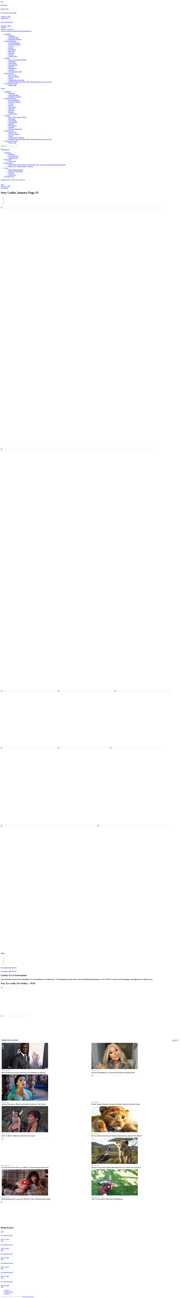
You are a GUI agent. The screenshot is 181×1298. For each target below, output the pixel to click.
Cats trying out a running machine (8, 12)
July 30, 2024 (5, 1285)
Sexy (5, 180)
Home (2, 180)
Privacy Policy (9, 1292)
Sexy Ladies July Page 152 (7, 1263)
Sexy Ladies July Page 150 (7, 1281)
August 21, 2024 (6, 16)
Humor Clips (4, 9)
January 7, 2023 (5, 186)
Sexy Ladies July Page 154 (7, 1244)
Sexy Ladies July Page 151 (7, 1272)
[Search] (1, 148)
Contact (7, 1290)
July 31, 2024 (5, 1239)
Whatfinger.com (28, 1296)
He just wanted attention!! (7, 22)
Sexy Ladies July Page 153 (7, 1253)
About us (7, 1294)
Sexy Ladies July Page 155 (7, 1235)
